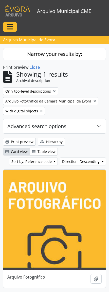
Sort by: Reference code (32, 161)
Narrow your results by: (54, 53)
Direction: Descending (81, 161)
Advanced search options (36, 126)
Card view (19, 151)
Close (34, 67)
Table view (46, 151)
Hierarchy (54, 141)
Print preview (21, 141)
